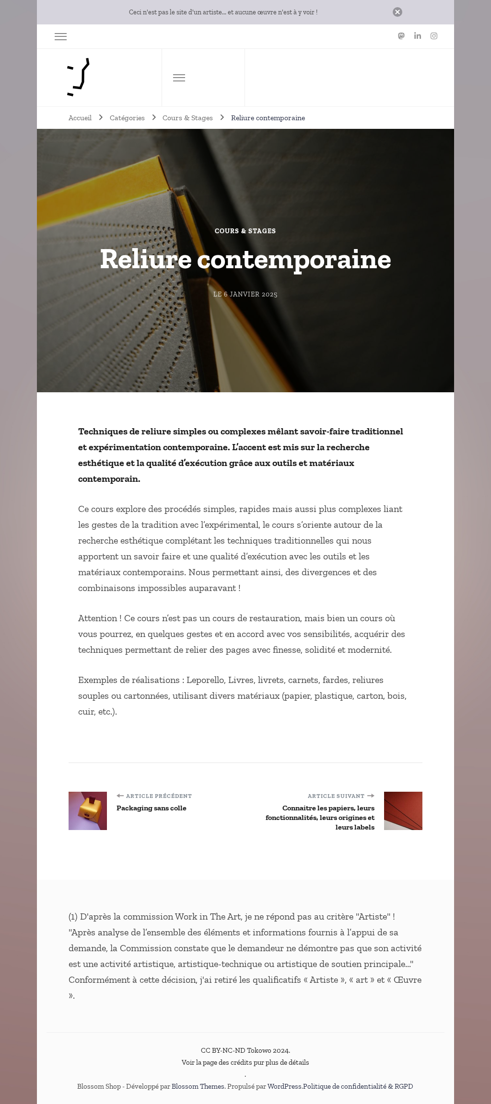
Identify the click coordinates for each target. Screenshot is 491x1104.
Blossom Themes (198, 1086)
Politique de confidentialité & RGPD (358, 1086)
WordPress (285, 1086)
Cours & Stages (245, 231)
